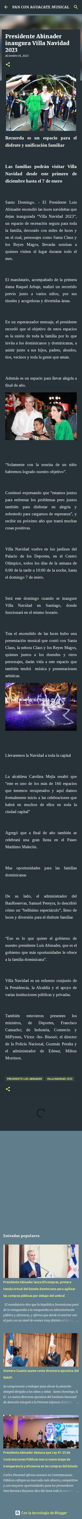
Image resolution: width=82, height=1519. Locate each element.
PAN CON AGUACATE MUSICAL (40, 7)
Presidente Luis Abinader (24, 1078)
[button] (7, 65)
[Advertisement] (41, 1178)
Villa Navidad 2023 (60, 1078)
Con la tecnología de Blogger (43, 1513)
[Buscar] (76, 7)
